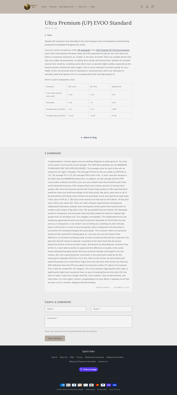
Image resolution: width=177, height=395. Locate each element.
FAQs (72, 357)
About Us (63, 357)
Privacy (80, 357)
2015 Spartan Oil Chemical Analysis (112, 50)
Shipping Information (115, 357)
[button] (67, 6)
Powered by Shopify (76, 389)
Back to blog (90, 137)
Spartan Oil (66, 389)
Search (54, 357)
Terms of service (114, 389)
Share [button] (49, 35)
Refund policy (90, 389)
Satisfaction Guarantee (94, 357)
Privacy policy (102, 389)
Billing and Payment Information (82, 361)
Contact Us (103, 361)
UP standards (83, 50)
